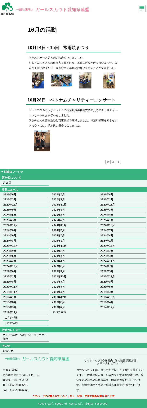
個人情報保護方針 (125, 360)
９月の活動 (11, 322)
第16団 (7, 182)
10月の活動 (11, 317)
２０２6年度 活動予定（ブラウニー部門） (25, 336)
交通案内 (107, 360)
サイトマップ (92, 360)
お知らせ (8, 350)
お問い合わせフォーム (110, 363)
